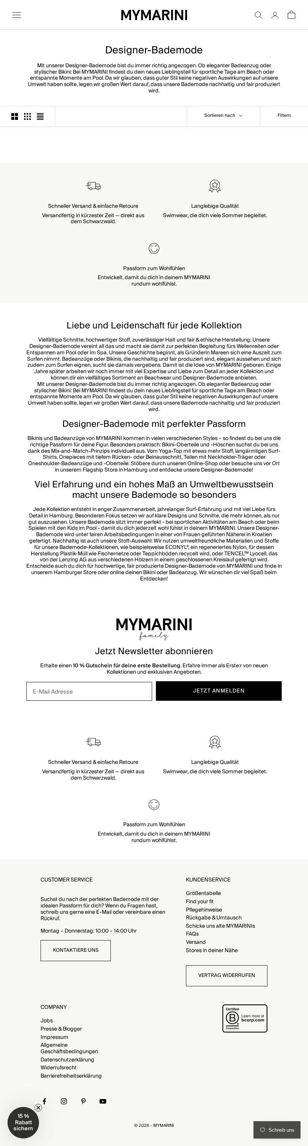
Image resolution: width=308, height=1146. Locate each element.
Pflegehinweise (204, 910)
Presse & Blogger (61, 1029)
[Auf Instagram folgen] (64, 1101)
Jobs (47, 1020)
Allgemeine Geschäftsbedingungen (69, 1048)
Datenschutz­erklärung (67, 1059)
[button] (23, 1122)
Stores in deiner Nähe (212, 950)
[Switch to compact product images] (40, 116)
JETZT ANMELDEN (219, 690)
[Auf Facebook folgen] (44, 1101)
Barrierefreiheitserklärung (71, 1076)
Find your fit (200, 901)
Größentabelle (203, 893)
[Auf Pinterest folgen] (83, 1101)
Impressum (54, 1037)
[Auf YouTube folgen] (103, 1101)
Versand (196, 942)
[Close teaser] (38, 1107)
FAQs (192, 934)
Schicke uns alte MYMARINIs (220, 926)
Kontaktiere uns (75, 950)
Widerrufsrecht (59, 1067)
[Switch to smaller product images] (27, 116)
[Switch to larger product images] (14, 116)
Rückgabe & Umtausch (214, 917)
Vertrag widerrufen (226, 975)
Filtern (284, 115)
